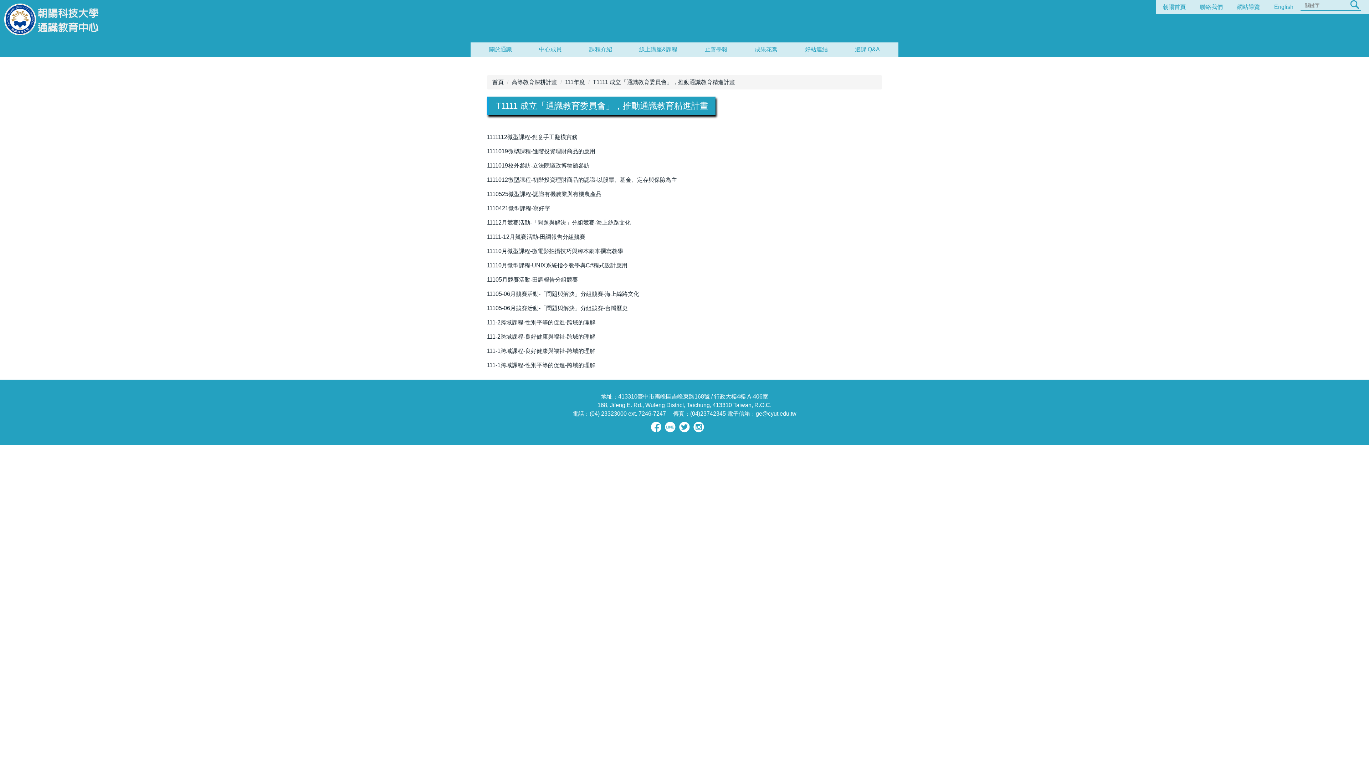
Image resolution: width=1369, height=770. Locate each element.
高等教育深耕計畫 (534, 82)
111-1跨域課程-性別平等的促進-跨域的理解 (541, 365)
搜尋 (1354, 4)
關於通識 (500, 49)
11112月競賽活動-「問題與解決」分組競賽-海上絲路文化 (559, 223)
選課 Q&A (867, 49)
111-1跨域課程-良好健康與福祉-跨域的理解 (541, 351)
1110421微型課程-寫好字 (518, 208)
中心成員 (550, 49)
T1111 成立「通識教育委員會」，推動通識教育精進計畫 (664, 82)
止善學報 (716, 49)
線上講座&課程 (658, 49)
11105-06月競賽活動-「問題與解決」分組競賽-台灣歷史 (557, 308)
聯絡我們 (1211, 7)
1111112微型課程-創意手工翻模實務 (532, 137)
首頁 (498, 82)
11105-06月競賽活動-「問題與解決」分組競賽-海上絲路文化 (563, 294)
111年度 (575, 82)
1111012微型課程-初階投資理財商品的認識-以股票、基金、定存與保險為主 (582, 180)
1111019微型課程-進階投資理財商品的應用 (541, 151)
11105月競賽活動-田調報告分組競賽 (532, 280)
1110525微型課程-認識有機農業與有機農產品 (544, 194)
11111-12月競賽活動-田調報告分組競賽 (536, 237)
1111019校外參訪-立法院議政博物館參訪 (538, 166)
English (1283, 7)
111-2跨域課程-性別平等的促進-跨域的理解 (541, 322)
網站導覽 (1248, 7)
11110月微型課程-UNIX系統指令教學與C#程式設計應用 (557, 265)
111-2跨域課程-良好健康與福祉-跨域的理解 (541, 337)
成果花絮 (766, 49)
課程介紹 (600, 49)
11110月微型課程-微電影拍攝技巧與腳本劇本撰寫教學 (555, 251)
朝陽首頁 (1174, 7)
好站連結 (816, 49)
